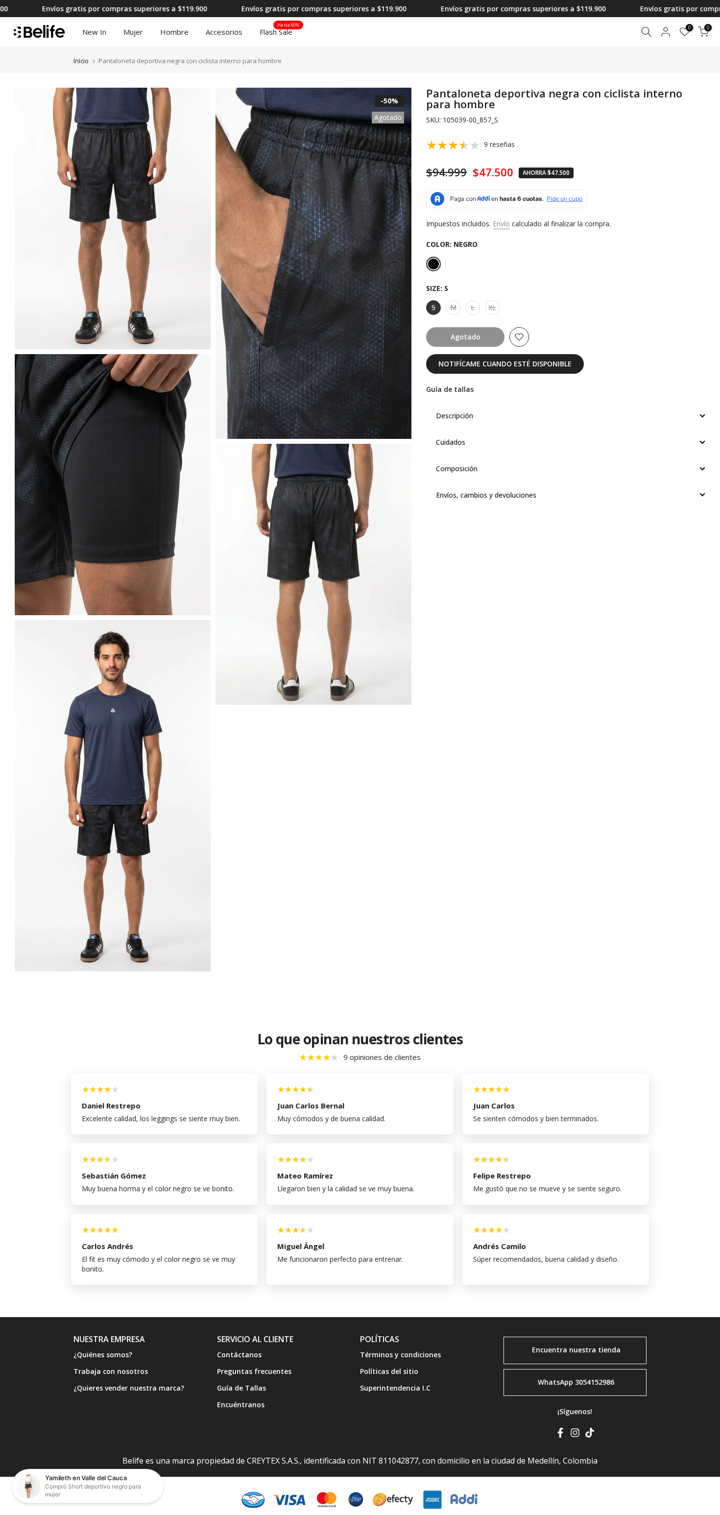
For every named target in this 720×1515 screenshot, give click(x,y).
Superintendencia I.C (395, 1388)
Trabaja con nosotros (110, 1371)
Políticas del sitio (389, 1371)
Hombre (174, 32)
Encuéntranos (240, 1404)
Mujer (133, 32)
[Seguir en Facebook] (560, 1434)
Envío (501, 223)
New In (94, 32)
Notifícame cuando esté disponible (505, 363)
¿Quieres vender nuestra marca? (128, 1388)
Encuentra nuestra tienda (576, 1349)
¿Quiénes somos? (102, 1354)
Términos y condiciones (400, 1354)
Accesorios (224, 32)
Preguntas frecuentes (254, 1371)
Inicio (81, 61)
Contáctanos (239, 1354)
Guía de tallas (450, 389)
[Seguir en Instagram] (575, 1434)
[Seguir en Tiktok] (590, 1434)
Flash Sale (280, 31)
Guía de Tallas (241, 1388)
